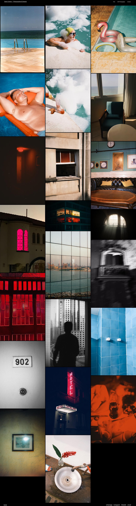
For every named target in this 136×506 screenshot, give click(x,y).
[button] (114, 2)
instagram (117, 505)
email (129, 505)
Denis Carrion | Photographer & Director (15, 1)
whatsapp (109, 505)
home (5, 505)
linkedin (123, 505)
